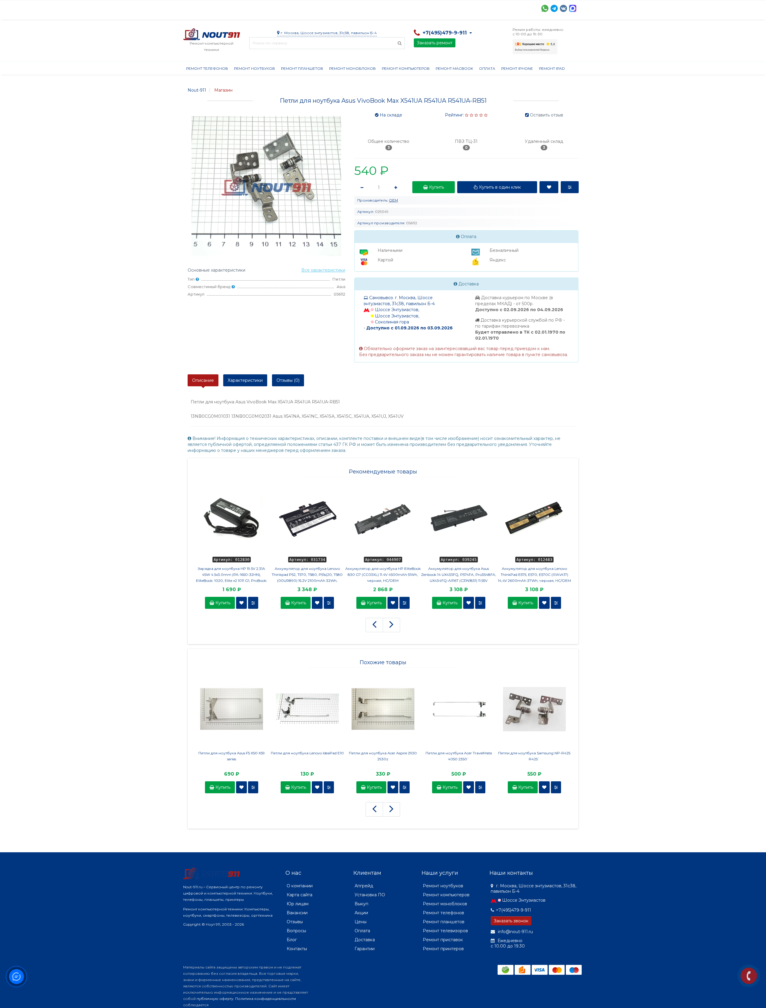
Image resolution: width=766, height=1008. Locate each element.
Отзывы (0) (288, 380)
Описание (203, 380)
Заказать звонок (511, 921)
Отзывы (433, 7)
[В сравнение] (253, 603)
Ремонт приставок (443, 939)
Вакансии (297, 912)
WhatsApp (544, 8)
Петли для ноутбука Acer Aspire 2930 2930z (383, 756)
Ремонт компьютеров (406, 68)
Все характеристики (323, 270)
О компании (205, 7)
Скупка (311, 7)
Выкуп (361, 903)
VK (563, 8)
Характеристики (245, 380)
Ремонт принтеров (443, 948)
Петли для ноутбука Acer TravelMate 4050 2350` (458, 756)
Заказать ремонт (434, 43)
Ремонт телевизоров (445, 930)
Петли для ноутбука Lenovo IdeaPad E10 (307, 753)
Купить (222, 603)
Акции (287, 7)
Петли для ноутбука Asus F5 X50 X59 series (231, 756)
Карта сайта (299, 894)
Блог (292, 939)
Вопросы (296, 930)
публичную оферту (215, 998)
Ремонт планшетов (302, 68)
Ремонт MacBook (454, 68)
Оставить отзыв (546, 115)
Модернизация (344, 7)
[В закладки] (241, 603)
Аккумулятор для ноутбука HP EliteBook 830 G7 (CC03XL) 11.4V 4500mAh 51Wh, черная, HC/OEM (383, 574)
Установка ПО (370, 894)
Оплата (264, 7)
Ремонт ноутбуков (254, 68)
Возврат (378, 7)
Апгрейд (364, 886)
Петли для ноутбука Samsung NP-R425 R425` (534, 756)
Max (572, 8)
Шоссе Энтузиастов (523, 900)
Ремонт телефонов (207, 68)
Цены (361, 921)
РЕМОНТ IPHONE (517, 68)
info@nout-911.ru (515, 931)
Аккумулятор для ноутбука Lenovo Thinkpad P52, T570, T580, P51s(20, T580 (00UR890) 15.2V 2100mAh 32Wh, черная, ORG (307, 575)
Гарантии (406, 7)
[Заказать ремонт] (749, 976)
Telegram (554, 8)
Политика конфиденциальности (265, 998)
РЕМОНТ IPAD (552, 68)
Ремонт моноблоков (352, 68)
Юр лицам (297, 903)
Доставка (237, 7)
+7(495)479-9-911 (513, 910)
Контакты (460, 7)
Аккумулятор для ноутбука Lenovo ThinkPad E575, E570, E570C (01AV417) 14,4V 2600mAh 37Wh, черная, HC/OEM (534, 574)
